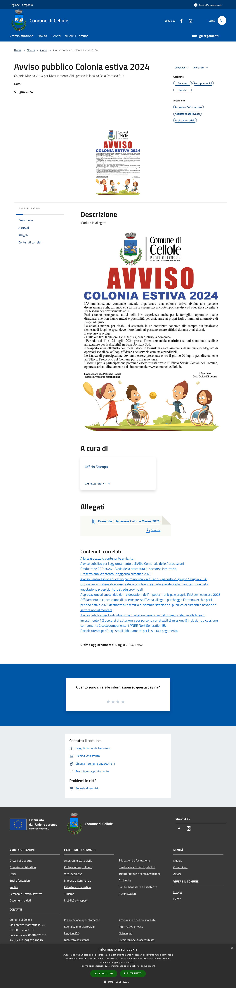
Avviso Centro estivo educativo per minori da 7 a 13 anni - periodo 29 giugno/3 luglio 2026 (143, 579)
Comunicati (180, 867)
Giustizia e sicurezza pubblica (137, 867)
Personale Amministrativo (26, 894)
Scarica (155, 530)
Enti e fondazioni (20, 880)
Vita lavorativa (73, 874)
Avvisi (43, 50)
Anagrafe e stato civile (78, 860)
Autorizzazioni (128, 893)
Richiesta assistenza (77, 940)
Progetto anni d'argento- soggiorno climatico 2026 (115, 573)
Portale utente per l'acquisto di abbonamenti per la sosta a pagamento (129, 630)
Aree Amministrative (23, 867)
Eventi (177, 899)
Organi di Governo (21, 860)
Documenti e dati (20, 900)
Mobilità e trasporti (76, 900)
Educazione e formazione (134, 860)
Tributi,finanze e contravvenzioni (139, 873)
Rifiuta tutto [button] (133, 973)
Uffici (13, 874)
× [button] (231, 948)
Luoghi (177, 892)
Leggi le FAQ (72, 933)
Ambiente (125, 880)
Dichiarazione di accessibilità (137, 940)
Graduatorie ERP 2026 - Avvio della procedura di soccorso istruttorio (128, 568)
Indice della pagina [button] (29, 208)
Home (17, 50)
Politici (14, 887)
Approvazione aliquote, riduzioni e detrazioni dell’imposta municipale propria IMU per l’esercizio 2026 (150, 594)
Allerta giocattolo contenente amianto (106, 558)
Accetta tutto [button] (103, 973)
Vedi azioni (199, 67)
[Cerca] (222, 20)
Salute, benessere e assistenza (138, 887)
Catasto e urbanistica (77, 887)
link (153, 965)
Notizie (177, 860)
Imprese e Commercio (77, 880)
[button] (117, 982)
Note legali (125, 933)
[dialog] (118, 966)
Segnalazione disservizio (79, 926)
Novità (31, 50)
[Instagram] (189, 20)
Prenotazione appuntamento (82, 920)
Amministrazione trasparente (137, 920)
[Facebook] (180, 20)
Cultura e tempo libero (78, 867)
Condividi (180, 67)
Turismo (69, 894)
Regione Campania (21, 5)
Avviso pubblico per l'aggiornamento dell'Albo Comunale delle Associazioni (132, 563)
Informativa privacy (131, 926)
